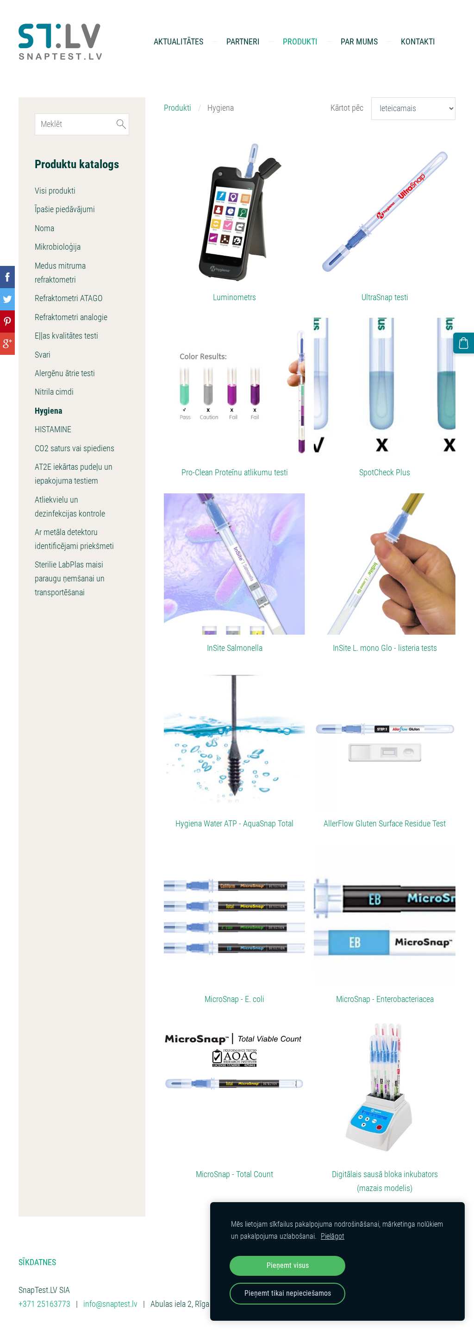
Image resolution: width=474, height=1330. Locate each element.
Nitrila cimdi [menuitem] (54, 392)
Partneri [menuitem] (243, 41)
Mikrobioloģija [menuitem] (58, 247)
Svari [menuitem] (42, 354)
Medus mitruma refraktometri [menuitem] (60, 272)
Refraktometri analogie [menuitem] (71, 317)
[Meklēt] (121, 124)
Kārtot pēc (347, 108)
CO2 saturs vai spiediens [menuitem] (74, 448)
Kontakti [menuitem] (418, 41)
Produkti (177, 108)
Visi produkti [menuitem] (55, 190)
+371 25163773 (44, 1304)
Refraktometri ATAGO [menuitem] (69, 298)
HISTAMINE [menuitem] (53, 429)
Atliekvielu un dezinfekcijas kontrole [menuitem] (70, 506)
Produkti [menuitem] (300, 41)
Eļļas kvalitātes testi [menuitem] (66, 335)
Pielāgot (332, 1236)
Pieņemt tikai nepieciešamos (287, 1293)
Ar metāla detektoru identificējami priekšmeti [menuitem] (74, 539)
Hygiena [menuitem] (48, 411)
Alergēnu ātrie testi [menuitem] (65, 373)
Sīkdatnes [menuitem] (37, 1262)
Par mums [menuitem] (359, 41)
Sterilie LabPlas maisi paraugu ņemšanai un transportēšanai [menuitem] (70, 578)
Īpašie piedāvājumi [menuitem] (65, 209)
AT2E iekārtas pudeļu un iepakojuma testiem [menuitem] (73, 473)
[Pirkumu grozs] (463, 343)
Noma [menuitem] (44, 228)
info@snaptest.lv (110, 1304)
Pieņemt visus (288, 1265)
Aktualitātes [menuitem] (178, 41)
